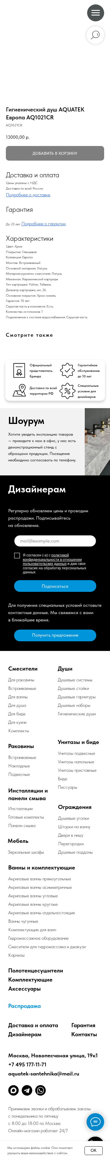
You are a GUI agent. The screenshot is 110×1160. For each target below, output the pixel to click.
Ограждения (75, 806)
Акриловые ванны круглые (33, 904)
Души (65, 668)
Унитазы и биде (78, 741)
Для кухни (17, 722)
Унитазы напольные (76, 761)
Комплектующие (30, 979)
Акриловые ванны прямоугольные (39, 878)
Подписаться (55, 586)
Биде (62, 778)
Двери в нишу (70, 835)
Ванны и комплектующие (41, 867)
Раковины (21, 746)
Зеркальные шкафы (26, 852)
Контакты (84, 1034)
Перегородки (71, 843)
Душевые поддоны (75, 852)
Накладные (19, 766)
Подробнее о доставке (28, 194)
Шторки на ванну (74, 826)
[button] (55, 635)
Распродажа (24, 1005)
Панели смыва (21, 825)
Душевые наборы (74, 705)
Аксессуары (24, 988)
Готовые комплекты (26, 817)
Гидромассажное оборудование (38, 938)
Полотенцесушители (35, 970)
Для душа (17, 705)
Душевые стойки (73, 688)
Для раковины (21, 680)
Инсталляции (20, 808)
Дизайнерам (24, 1034)
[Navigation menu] (96, 13)
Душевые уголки (73, 818)
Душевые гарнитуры (77, 697)
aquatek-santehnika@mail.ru (43, 1073)
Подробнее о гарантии (43, 223)
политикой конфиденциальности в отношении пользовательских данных (52, 559)
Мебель (18, 840)
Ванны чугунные (23, 921)
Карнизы (16, 955)
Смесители (23, 668)
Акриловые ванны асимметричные (40, 887)
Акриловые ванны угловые (33, 895)
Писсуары (67, 787)
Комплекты (18, 730)
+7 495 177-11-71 (27, 1064)
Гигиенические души (77, 713)
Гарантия (83, 1025)
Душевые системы (75, 680)
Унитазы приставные (77, 770)
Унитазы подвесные (76, 753)
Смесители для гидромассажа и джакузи (47, 946)
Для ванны (18, 697)
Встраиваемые (22, 757)
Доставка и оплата (33, 1025)
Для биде (17, 713)
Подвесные (19, 774)
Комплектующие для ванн (32, 929)
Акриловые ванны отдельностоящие (41, 912)
